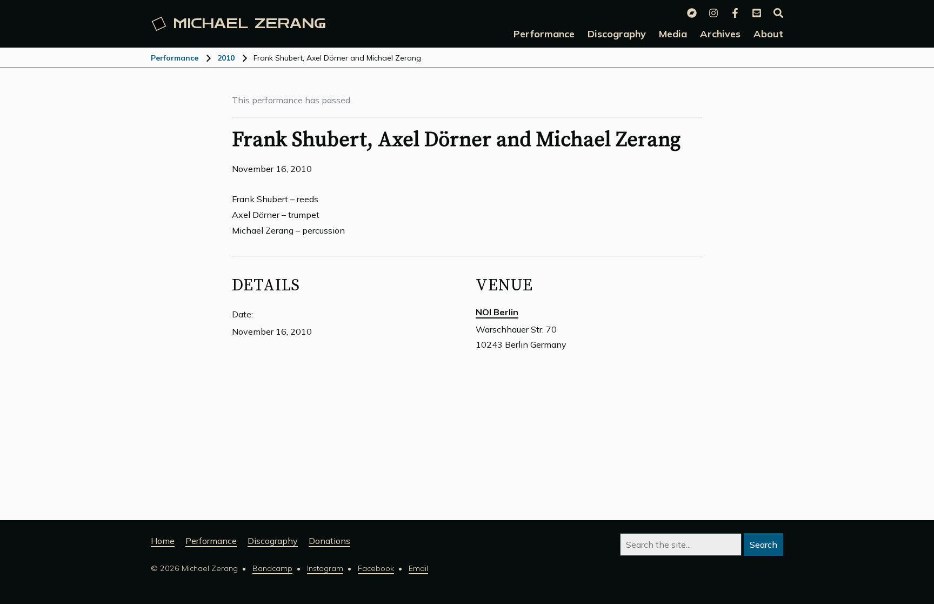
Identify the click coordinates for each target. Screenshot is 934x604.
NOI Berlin (497, 312)
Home (163, 540)
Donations (329, 540)
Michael (249, 23)
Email (418, 568)
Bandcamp (272, 568)
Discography (273, 540)
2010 (226, 58)
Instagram (325, 568)
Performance (174, 58)
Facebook (376, 568)
